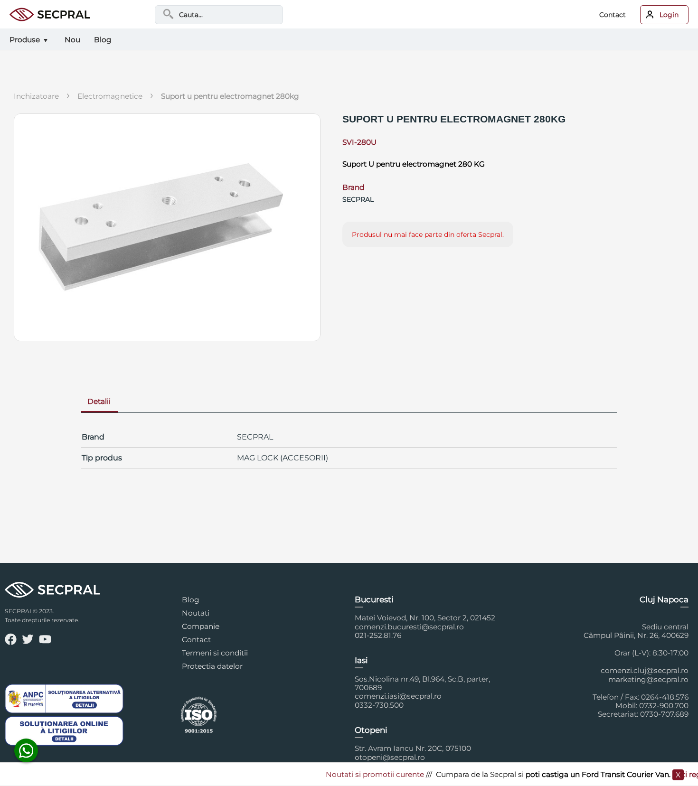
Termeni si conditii (215, 652)
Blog (190, 599)
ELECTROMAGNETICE (109, 96)
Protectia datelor (212, 666)
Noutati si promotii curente (364, 774)
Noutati (195, 613)
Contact (612, 14)
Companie (200, 626)
